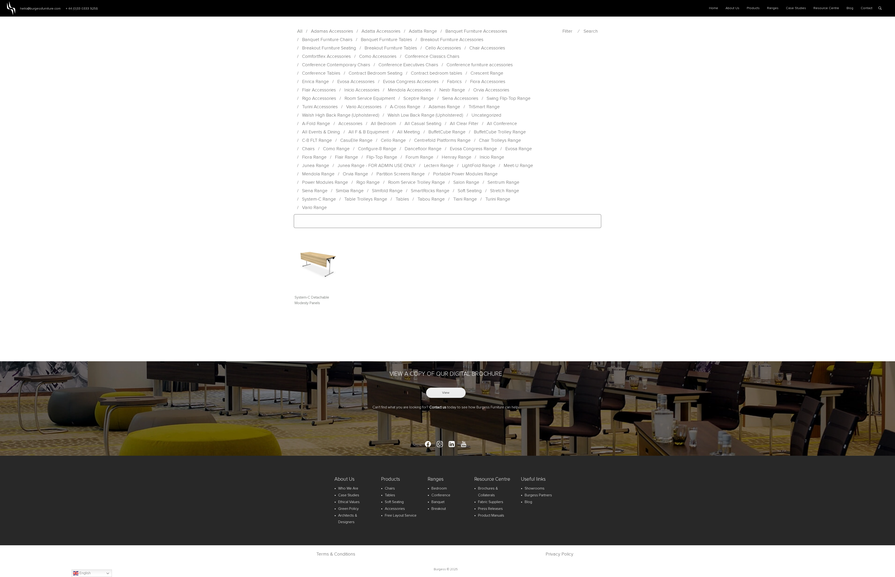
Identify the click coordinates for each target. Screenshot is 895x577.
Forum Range (419, 157)
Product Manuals (491, 515)
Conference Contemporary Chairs (336, 65)
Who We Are (348, 488)
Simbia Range (350, 190)
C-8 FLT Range (317, 140)
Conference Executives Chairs (408, 65)
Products (753, 8)
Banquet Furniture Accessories (476, 31)
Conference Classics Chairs (432, 56)
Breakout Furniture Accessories (451, 39)
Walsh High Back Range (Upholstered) (340, 115)
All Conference (502, 123)
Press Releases (490, 509)
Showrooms (534, 488)
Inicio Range (492, 157)
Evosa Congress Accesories (411, 81)
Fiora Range (314, 157)
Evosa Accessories (356, 81)
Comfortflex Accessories (326, 56)
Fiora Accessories (487, 81)
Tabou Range (431, 199)
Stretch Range (504, 190)
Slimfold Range (387, 190)
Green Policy (348, 509)
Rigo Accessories (319, 98)
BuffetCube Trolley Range (500, 132)
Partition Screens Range (400, 174)
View (445, 392)
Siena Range (314, 190)
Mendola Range (318, 174)
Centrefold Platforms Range (442, 140)
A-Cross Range (405, 106)
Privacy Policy (559, 554)
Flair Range (346, 157)
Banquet (437, 502)
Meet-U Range (518, 165)
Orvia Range (355, 174)
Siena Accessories (460, 98)
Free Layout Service (401, 515)
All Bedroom (383, 123)
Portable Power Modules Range (465, 174)
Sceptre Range (418, 98)
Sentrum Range (503, 182)
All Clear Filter (464, 123)
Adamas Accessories (332, 31)
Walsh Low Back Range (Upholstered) (425, 115)
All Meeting (408, 132)
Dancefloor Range (423, 148)
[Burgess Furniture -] (11, 8)
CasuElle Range (356, 140)
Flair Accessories (319, 90)
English (85, 573)
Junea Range (315, 165)
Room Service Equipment (369, 98)
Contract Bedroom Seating (376, 73)
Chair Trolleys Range (500, 140)
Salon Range (466, 182)
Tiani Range (465, 199)
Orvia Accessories (491, 90)
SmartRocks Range (430, 190)
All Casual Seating (423, 123)
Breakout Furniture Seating (329, 48)
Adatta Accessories (380, 31)
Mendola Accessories (409, 90)
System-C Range (319, 199)
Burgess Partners (538, 495)
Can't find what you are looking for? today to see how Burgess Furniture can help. (445, 407)
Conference (440, 495)
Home (713, 8)
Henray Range (456, 157)
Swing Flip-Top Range (508, 98)
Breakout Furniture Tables (391, 48)
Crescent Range (487, 73)
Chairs (308, 148)
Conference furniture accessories (480, 65)
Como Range (336, 148)
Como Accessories (377, 56)
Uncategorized (486, 115)
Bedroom (439, 488)
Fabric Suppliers (490, 502)
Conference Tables (321, 73)
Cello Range (393, 140)
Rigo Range (368, 182)
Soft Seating (470, 190)
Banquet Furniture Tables (386, 39)
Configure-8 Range (377, 148)
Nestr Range (452, 90)
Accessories (350, 123)
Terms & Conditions (335, 554)
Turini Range (497, 199)
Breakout (438, 509)
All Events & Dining (321, 132)
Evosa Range (518, 148)
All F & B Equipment (368, 132)
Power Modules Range (325, 182)
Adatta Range (423, 31)
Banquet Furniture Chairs (327, 39)
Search (591, 31)
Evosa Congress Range (473, 148)
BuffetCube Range (446, 132)
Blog (850, 8)
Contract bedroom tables (436, 73)
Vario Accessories (364, 106)
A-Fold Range (316, 123)
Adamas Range (444, 106)
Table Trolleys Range (365, 199)
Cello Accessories (443, 48)
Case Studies (796, 8)
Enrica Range (315, 81)
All (300, 31)
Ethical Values (349, 502)
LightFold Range (478, 165)
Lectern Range (439, 165)
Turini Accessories (320, 106)
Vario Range (314, 207)
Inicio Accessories (361, 90)
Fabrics (454, 81)
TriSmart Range (484, 106)
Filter (567, 31)
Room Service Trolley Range (416, 182)
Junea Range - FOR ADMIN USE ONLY (376, 165)
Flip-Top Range (381, 157)
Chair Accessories (487, 48)
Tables (402, 199)
